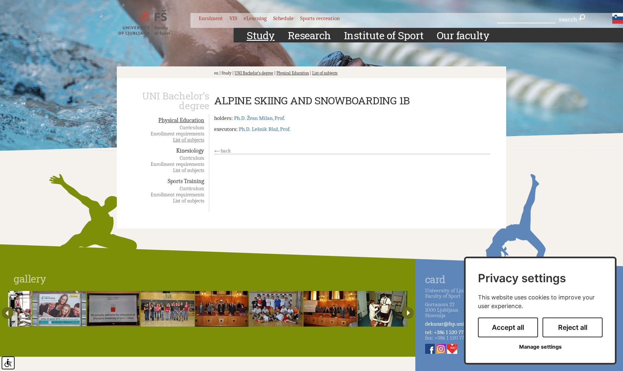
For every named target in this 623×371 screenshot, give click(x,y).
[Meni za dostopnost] (8, 363)
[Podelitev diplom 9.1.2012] (330, 309)
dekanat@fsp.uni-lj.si (449, 324)
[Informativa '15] (59, 309)
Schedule (283, 18)
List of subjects (324, 73)
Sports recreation (320, 18)
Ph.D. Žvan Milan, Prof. (259, 118)
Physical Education (292, 73)
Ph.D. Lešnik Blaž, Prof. (265, 129)
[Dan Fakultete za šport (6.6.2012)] (167, 309)
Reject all (572, 327)
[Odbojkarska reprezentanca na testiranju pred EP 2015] (20, 309)
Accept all (508, 327)
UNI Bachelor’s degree (254, 73)
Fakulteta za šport (150, 23)
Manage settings (540, 347)
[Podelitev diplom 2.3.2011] (222, 309)
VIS (233, 18)
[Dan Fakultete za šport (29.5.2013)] (276, 309)
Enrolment (211, 18)
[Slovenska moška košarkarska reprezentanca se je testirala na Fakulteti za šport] (381, 309)
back (226, 151)
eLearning (255, 18)
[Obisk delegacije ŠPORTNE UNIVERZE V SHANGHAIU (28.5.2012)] (113, 309)
